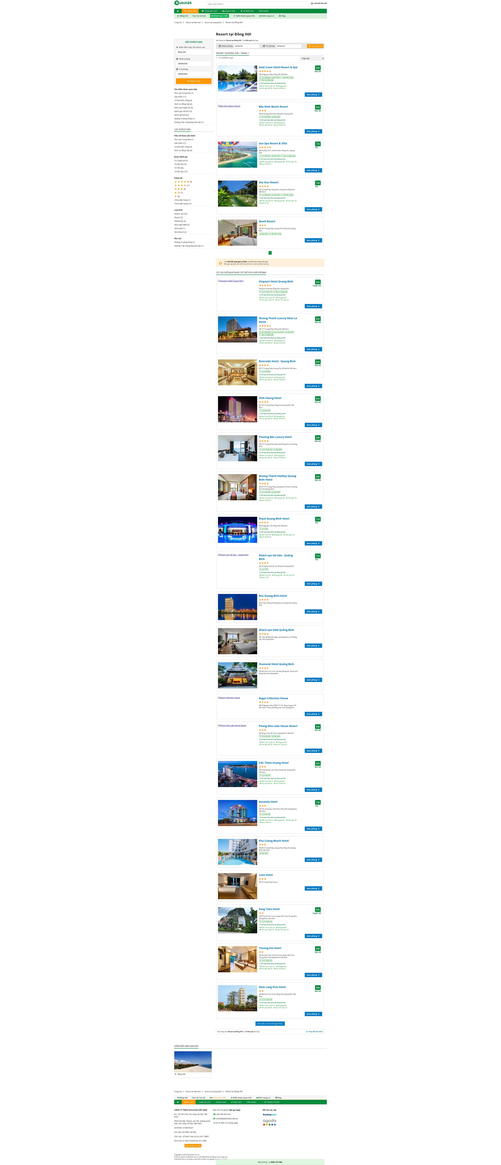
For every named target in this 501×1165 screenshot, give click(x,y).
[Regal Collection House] (237, 697)
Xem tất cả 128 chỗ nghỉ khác (270, 1023)
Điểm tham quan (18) (245, 16)
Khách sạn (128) (220, 16)
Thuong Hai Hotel (270, 948)
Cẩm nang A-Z (268, 16)
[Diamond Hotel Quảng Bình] (237, 675)
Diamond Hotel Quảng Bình (276, 664)
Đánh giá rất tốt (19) (183, 111)
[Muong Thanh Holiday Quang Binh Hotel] (237, 487)
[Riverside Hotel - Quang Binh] (237, 372)
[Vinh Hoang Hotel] (237, 409)
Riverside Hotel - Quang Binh (277, 361)
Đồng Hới (191, 11)
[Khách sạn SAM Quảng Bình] (237, 641)
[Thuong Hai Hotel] (237, 959)
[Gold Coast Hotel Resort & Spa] (237, 78)
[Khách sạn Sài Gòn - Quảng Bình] (237, 555)
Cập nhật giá (316, 46)
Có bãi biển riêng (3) (183, 100)
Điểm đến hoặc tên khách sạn (191, 47)
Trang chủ (178, 22)
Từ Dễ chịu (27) (180, 171)
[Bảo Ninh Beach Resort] (237, 106)
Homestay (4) (180, 221)
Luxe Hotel (266, 875)
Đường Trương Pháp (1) (184, 118)
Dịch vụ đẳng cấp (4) (183, 104)
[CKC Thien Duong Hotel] (237, 774)
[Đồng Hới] (193, 1071)
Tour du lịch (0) (199, 16)
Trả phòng (183, 69)
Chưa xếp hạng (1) (182, 200)
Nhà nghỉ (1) (179, 228)
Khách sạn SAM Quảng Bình (276, 630)
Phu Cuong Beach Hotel (274, 840)
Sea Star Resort (269, 182)
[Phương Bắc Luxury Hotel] (237, 448)
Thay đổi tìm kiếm (315, 1031)
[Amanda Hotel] (237, 813)
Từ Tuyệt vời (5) (181, 160)
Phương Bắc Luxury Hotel (275, 437)
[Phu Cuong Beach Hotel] (237, 852)
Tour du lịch (210, 11)
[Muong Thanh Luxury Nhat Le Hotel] (237, 329)
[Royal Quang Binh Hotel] (237, 530)
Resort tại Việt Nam (193, 22)
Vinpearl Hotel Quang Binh (276, 281)
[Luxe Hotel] (237, 886)
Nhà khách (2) (180, 232)
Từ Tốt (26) (179, 168)
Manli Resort (267, 221)
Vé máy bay (248, 11)
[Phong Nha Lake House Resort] (237, 725)
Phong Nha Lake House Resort (278, 726)
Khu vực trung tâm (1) (183, 93)
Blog (283, 16)
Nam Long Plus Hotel (272, 987)
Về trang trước (272, 1102)
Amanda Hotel (268, 801)
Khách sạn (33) (180, 214)
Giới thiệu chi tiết (193, 1145)
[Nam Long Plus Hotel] (237, 998)
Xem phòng (312, 94)
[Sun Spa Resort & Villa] (237, 155)
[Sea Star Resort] (237, 194)
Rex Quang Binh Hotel (273, 595)
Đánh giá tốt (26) (181, 115)
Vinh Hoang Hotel (270, 398)
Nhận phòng (184, 59)
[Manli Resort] (237, 233)
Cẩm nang (264, 11)
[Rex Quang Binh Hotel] (237, 607)
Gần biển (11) (180, 96)
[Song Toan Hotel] (237, 920)
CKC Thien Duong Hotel (274, 762)
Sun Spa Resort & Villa (273, 143)
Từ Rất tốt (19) (180, 164)
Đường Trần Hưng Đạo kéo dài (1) (188, 122)
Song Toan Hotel (269, 909)
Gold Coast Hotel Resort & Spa (278, 67)
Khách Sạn (230, 11)
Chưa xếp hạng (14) (182, 203)
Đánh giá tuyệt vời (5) (183, 107)
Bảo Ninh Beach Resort (273, 106)
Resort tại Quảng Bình (213, 22)
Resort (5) (178, 217)
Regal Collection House (273, 698)
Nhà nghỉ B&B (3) (181, 224)
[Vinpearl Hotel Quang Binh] (237, 281)
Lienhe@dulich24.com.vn (227, 1118)
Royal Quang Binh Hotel (274, 518)
